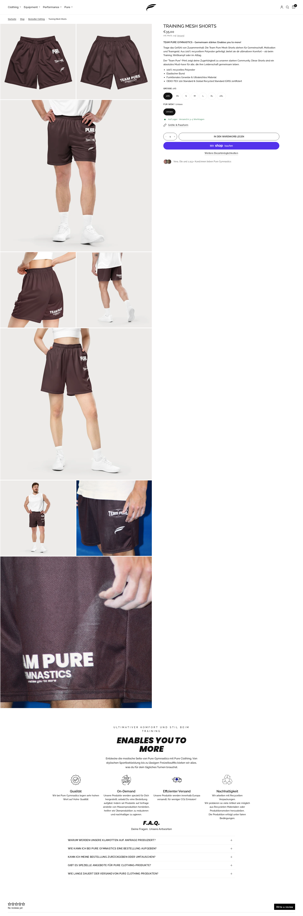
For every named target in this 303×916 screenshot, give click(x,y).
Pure (67, 7)
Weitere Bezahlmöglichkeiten (221, 153)
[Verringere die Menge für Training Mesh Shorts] (165, 136)
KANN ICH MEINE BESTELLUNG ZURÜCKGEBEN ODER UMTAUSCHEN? (111, 856)
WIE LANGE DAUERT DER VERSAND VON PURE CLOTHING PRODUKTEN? (113, 873)
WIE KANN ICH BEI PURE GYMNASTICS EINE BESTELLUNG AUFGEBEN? (112, 848)
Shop (22, 19)
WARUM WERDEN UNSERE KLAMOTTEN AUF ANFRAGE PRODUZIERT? (112, 840)
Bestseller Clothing (36, 19)
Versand (180, 36)
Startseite (12, 19)
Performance (51, 7)
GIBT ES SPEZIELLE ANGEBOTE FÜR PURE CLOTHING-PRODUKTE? (109, 865)
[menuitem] (15, 7)
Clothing (13, 7)
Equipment (31, 7)
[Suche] (287, 7)
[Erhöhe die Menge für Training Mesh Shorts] (174, 136)
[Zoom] (69, 30)
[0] (293, 7)
